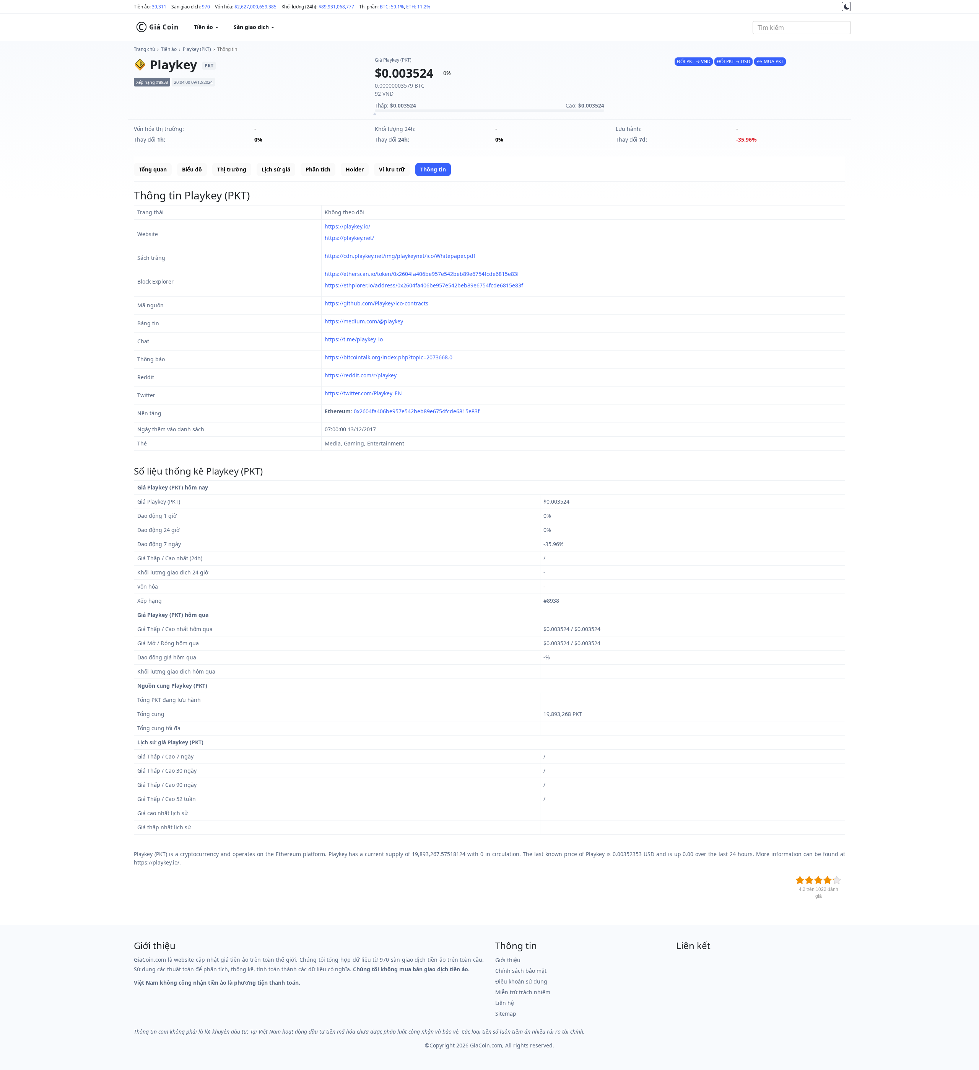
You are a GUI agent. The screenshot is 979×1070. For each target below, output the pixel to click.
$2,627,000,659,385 (255, 6)
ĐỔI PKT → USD (733, 61)
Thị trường (231, 169)
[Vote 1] (800, 880)
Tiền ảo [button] (204, 27)
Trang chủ (144, 49)
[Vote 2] (809, 880)
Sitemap (505, 1013)
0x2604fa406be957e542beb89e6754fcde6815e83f (417, 411)
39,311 (159, 6)
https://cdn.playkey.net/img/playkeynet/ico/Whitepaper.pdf (400, 255)
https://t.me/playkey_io (354, 339)
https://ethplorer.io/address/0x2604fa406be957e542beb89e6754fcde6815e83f (424, 285)
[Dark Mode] (846, 6)
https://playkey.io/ (347, 226)
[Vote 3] (818, 880)
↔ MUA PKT (770, 61)
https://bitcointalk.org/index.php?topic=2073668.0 (388, 357)
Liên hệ (504, 1002)
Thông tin (227, 49)
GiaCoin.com (486, 1045)
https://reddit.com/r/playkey (361, 375)
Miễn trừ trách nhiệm (522, 992)
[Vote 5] (836, 880)
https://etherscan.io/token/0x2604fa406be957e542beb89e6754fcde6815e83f (422, 273)
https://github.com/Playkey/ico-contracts (376, 303)
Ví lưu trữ (392, 169)
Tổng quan (153, 169)
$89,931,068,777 (336, 6)
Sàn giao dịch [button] (252, 27)
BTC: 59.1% (392, 6)
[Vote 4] (827, 880)
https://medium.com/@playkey (364, 321)
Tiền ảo (169, 49)
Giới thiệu (507, 960)
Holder (355, 169)
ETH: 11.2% (418, 6)
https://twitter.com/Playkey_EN (363, 393)
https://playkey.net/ (349, 237)
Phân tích (318, 169)
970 (206, 6)
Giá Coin (157, 27)
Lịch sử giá (276, 169)
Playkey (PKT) (197, 49)
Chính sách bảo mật (520, 970)
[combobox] (802, 27)
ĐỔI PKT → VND (694, 61)
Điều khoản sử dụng (521, 981)
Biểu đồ (192, 169)
